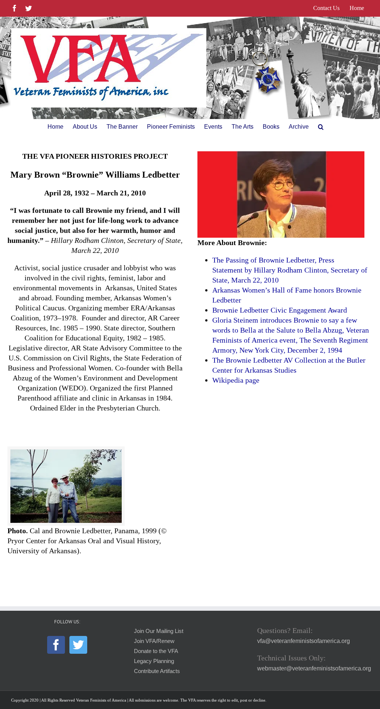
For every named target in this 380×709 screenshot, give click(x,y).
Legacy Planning (154, 661)
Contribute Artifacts (157, 671)
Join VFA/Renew (154, 641)
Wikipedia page (235, 380)
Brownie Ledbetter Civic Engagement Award (279, 310)
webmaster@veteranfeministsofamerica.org (314, 668)
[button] (321, 126)
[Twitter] (78, 645)
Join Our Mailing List (158, 631)
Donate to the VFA (156, 651)
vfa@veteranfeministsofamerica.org (303, 641)
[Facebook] (56, 645)
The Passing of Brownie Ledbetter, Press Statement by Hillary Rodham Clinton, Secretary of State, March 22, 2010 (289, 270)
